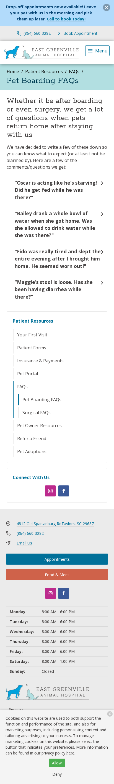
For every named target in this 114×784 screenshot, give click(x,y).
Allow (57, 763)
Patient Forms (31, 348)
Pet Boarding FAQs (41, 400)
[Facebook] (63, 490)
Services (16, 709)
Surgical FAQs (36, 413)
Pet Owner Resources (39, 425)
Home (13, 71)
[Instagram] (50, 490)
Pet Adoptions (31, 451)
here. (70, 753)
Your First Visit (32, 335)
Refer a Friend (31, 438)
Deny (57, 774)
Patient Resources (44, 71)
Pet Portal (27, 374)
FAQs (74, 71)
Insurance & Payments (40, 361)
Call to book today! (66, 19)
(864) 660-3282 (30, 533)
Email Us (24, 543)
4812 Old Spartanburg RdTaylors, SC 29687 (55, 523)
